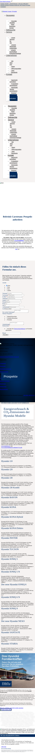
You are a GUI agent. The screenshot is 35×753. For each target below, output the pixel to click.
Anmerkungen (6, 324)
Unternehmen (11, 55)
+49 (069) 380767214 (29, 395)
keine (8, 285)
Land (3, 308)
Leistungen (3, 363)
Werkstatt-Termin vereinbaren (14, 89)
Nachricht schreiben (13, 81)
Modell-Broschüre (12, 316)
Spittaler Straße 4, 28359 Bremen (9, 3)
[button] (17, 403)
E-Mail (4, 296)
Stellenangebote (4, 371)
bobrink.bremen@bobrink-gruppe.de (10, 5)
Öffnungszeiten (16, 68)
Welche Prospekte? (7, 313)
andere (9, 290)
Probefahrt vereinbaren (14, 84)
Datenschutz (6, 326)
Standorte (14, 72)
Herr (8, 289)
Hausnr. (4, 302)
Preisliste (9, 319)
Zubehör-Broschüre (12, 318)
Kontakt (9, 74)
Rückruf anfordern (13, 94)
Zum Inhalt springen (5, 1)
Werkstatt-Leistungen (5, 369)
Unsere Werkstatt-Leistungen (13, 46)
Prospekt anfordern (13, 97)
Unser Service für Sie (12, 40)
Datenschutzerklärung (19, 328)
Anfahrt (13, 100)
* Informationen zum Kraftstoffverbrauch (15, 403)
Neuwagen (10, 15)
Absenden (5, 334)
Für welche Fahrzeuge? (8, 312)
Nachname (5, 295)
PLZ (3, 303)
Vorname (4, 293)
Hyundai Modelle (13, 22)
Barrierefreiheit (4, 389)
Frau (8, 287)
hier (16, 249)
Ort (3, 305)
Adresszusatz (5, 307)
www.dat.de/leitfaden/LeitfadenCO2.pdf (11, 447)
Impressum (3, 383)
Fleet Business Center (12, 26)
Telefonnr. (5, 298)
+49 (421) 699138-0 (23, 3)
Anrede (4, 282)
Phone (4, 333)
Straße (4, 300)
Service (9, 32)
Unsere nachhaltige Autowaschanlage (15, 51)
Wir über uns (11, 62)
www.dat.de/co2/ (5, 446)
